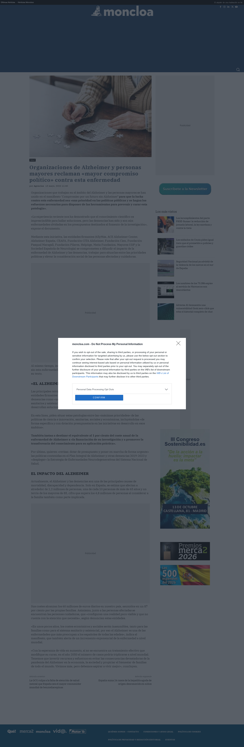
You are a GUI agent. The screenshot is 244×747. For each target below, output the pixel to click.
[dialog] (122, 373)
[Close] (179, 320)
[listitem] (122, 365)
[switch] (163, 372)
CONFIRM (99, 421)
